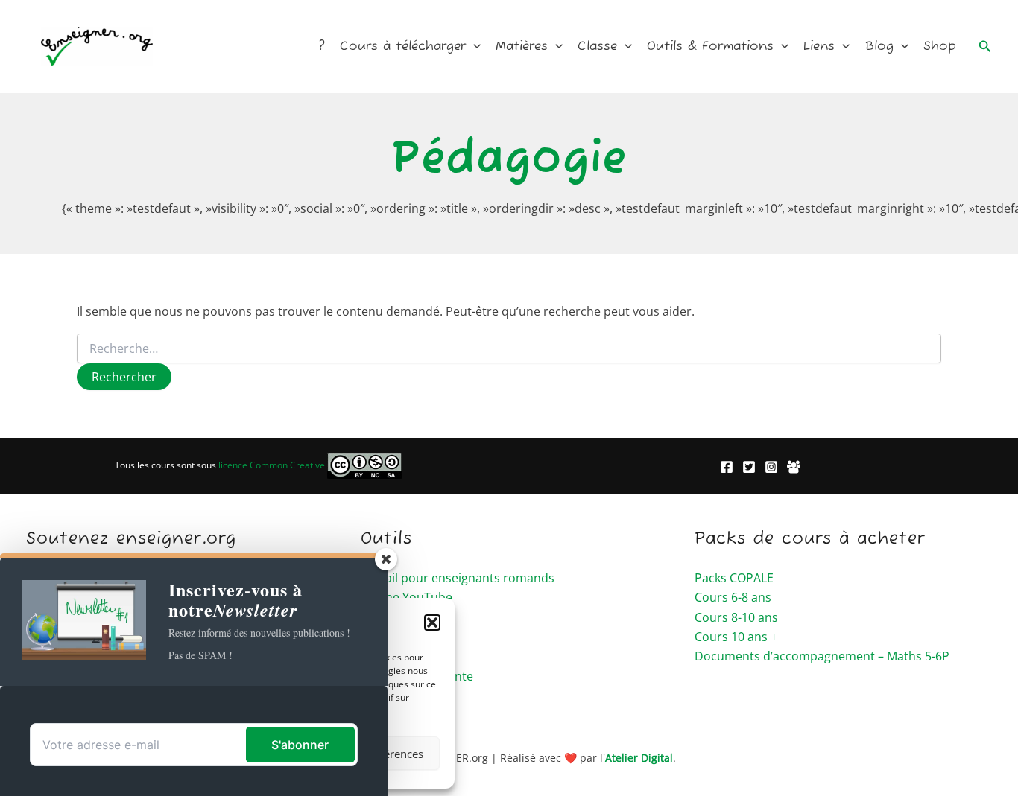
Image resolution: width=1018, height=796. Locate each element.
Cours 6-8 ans (733, 597)
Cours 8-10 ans (736, 617)
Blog (879, 46)
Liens (819, 46)
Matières (522, 46)
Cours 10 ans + (736, 636)
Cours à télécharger (403, 46)
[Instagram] (771, 467)
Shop (939, 46)
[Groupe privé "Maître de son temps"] (793, 467)
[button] (473, 47)
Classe (597, 46)
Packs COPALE (734, 578)
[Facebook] (726, 467)
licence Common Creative (272, 465)
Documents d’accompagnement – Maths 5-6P (822, 656)
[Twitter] (749, 467)
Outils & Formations (710, 46)
